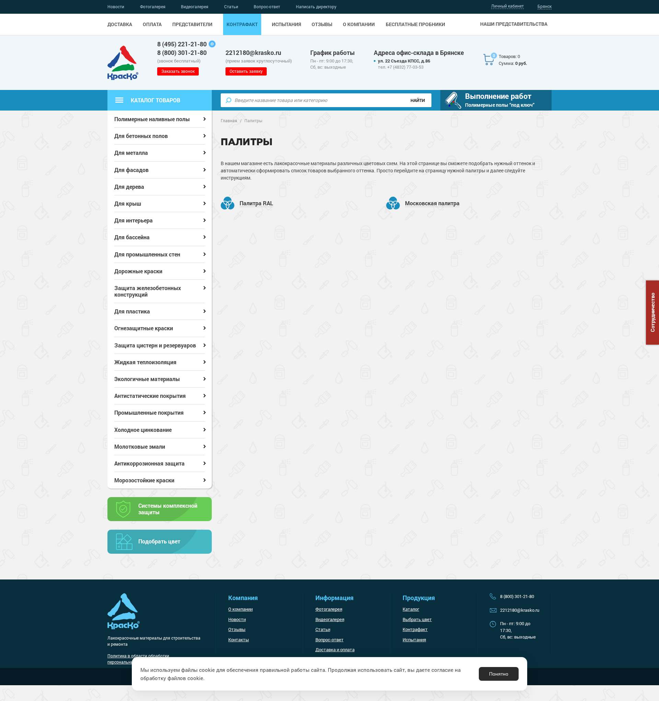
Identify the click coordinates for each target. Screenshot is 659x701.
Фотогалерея (152, 6)
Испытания (286, 24)
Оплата (152, 24)
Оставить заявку (246, 71)
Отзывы (322, 24)
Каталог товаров (155, 100)
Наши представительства (513, 24)
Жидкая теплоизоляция (145, 362)
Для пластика (132, 311)
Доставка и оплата (335, 649)
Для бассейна (132, 237)
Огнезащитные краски (143, 328)
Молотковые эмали (139, 446)
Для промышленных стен (147, 254)
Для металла (131, 152)
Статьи (231, 6)
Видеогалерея (194, 6)
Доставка (119, 24)
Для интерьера (133, 220)
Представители (192, 24)
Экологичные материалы (147, 378)
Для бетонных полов (141, 135)
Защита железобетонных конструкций (147, 291)
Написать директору (316, 6)
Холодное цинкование (143, 429)
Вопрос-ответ (267, 6)
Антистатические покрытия (150, 395)
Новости (115, 6)
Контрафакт (242, 24)
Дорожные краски (138, 271)
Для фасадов (131, 169)
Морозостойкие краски (144, 480)
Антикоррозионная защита (149, 463)
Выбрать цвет (417, 619)
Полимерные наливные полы (152, 119)
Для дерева (129, 186)
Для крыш (127, 203)
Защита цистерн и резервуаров (155, 345)
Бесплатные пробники (415, 24)
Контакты (238, 639)
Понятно (498, 674)
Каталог (411, 609)
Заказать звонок (178, 71)
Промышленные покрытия (149, 412)
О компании (359, 24)
